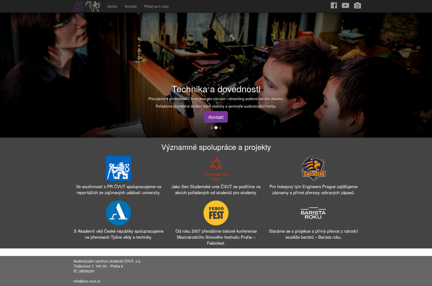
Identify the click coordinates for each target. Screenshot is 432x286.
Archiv (112, 6)
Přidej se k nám (156, 6)
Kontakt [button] (216, 117)
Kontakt (131, 6)
